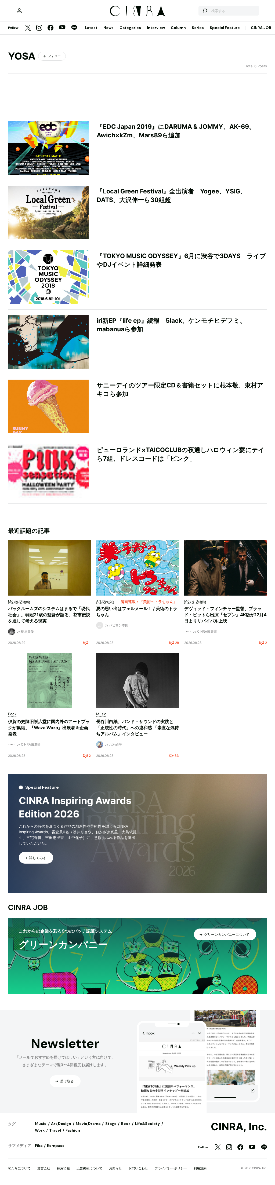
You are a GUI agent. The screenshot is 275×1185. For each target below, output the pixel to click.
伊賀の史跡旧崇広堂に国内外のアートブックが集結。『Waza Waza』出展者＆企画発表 (49, 727)
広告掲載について (89, 1168)
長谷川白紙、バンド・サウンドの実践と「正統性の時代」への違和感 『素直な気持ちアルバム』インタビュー (137, 727)
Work (40, 1130)
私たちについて (19, 1168)
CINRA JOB (261, 27)
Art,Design (61, 1123)
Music (40, 1123)
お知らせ (115, 1168)
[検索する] (204, 11)
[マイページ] (19, 11)
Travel (55, 1130)
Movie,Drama (88, 1123)
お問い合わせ (138, 1168)
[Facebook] (50, 28)
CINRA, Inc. (239, 1127)
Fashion (73, 1130)
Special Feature (225, 27)
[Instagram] (39, 28)
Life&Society (147, 1123)
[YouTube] (62, 28)
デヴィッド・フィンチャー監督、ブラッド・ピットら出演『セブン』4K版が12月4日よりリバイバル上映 (225, 614)
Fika (38, 1145)
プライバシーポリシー (171, 1168)
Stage (111, 1123)
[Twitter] (28, 28)
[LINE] (74, 28)
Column (178, 27)
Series (198, 27)
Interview (156, 27)
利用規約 (200, 1168)
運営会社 (43, 1168)
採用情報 (63, 1168)
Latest (91, 27)
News (108, 27)
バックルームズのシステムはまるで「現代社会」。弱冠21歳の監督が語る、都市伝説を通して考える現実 (49, 614)
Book (126, 1123)
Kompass (55, 1145)
